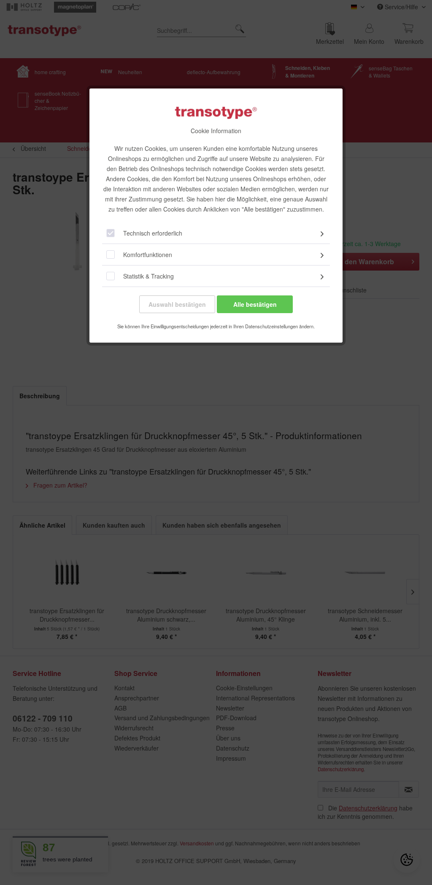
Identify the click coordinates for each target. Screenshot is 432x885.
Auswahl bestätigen (177, 304)
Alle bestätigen (255, 304)
